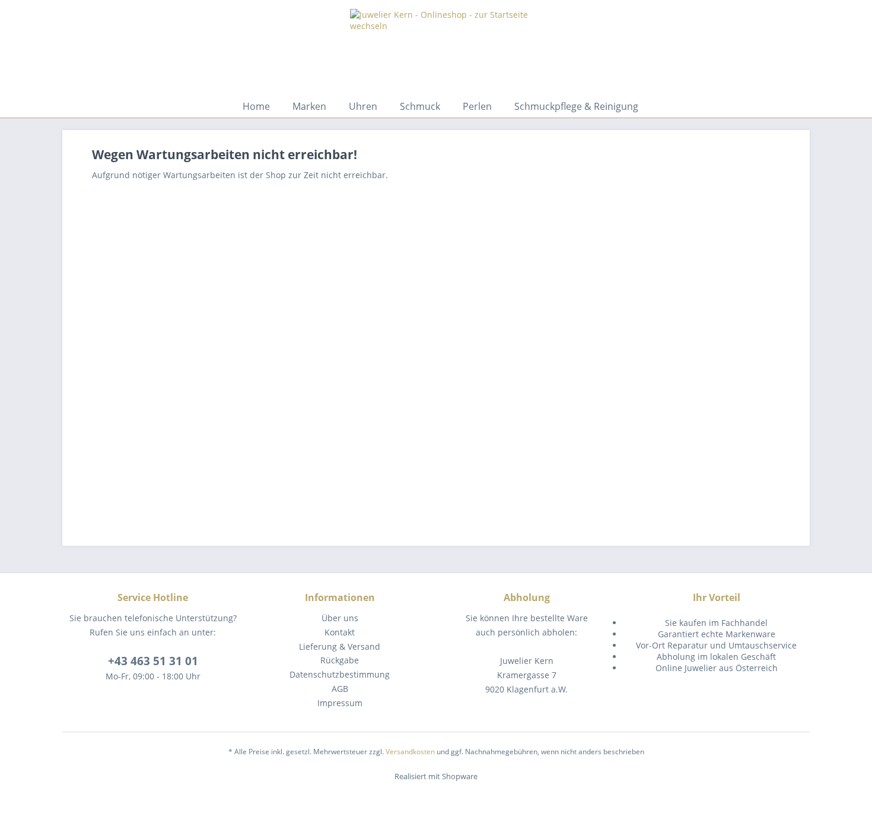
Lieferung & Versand (339, 646)
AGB (340, 688)
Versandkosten (410, 752)
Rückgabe (339, 660)
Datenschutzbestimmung (339, 674)
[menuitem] (256, 106)
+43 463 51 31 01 (153, 661)
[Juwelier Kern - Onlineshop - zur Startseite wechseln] (439, 127)
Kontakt (339, 632)
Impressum (339, 703)
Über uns (340, 618)
